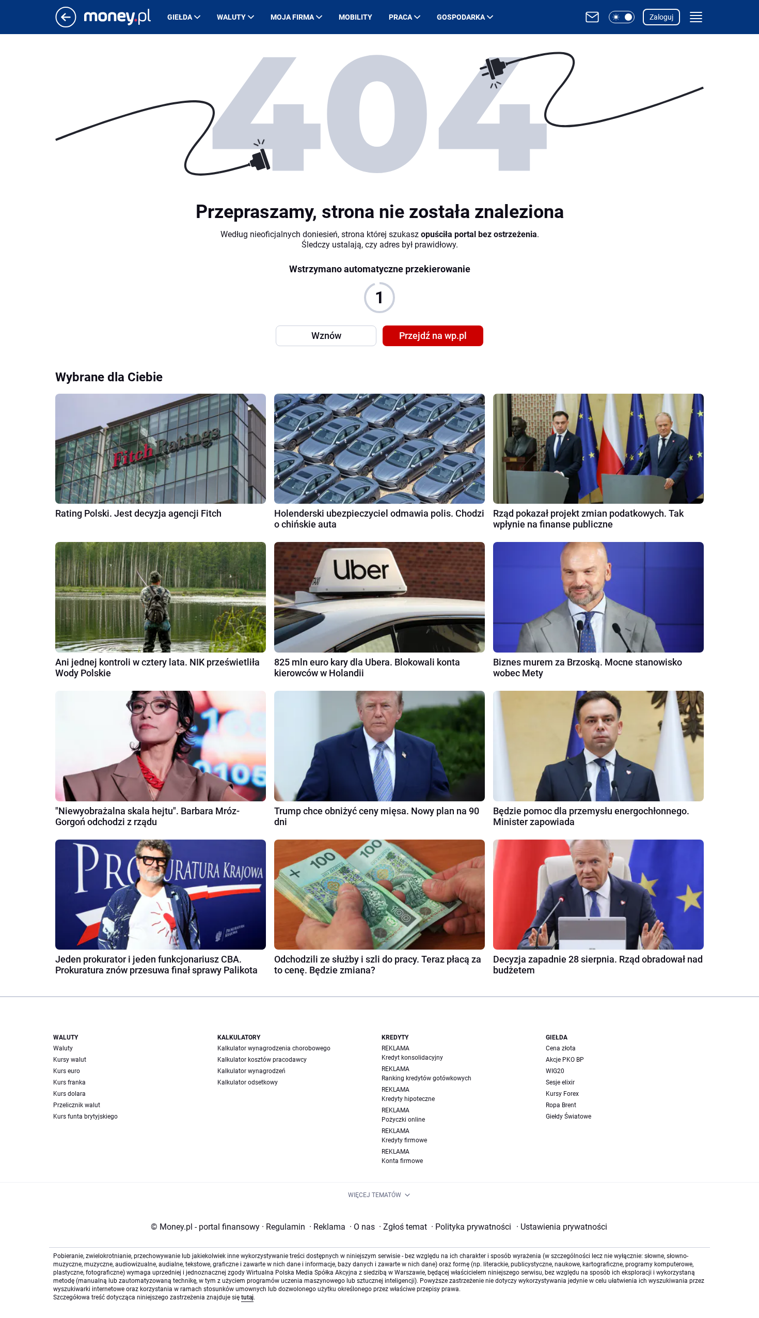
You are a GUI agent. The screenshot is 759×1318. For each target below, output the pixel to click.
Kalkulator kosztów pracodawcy (262, 1059)
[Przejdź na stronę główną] (65, 24)
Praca (400, 17)
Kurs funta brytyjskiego (85, 1116)
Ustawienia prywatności (561, 1227)
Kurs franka (69, 1082)
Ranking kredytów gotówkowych (426, 1078)
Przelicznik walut (76, 1105)
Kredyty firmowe (404, 1140)
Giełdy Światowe (568, 1116)
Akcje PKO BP (565, 1059)
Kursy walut (69, 1059)
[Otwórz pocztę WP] (592, 17)
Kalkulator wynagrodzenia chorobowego (273, 1048)
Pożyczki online (403, 1119)
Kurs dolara (69, 1093)
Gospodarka (461, 17)
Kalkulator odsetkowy (247, 1082)
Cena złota (561, 1048)
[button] (622, 17)
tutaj (247, 1297)
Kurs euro (66, 1071)
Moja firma (292, 17)
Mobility (355, 17)
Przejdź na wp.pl (433, 335)
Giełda (179, 17)
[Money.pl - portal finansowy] (125, 17)
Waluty (231, 17)
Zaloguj (661, 17)
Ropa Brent (561, 1105)
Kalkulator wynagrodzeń (251, 1071)
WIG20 (555, 1071)
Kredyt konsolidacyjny (412, 1057)
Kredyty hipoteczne (408, 1099)
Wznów (326, 335)
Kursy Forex (562, 1093)
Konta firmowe (402, 1161)
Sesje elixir (560, 1082)
